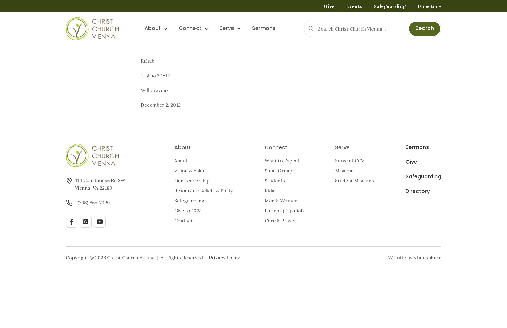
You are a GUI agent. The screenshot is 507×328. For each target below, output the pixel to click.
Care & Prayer (280, 220)
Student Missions (354, 181)
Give (329, 6)
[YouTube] (100, 222)
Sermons (264, 28)
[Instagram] (86, 222)
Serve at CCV (349, 161)
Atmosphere (427, 257)
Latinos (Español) (284, 210)
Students (275, 181)
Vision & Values (191, 171)
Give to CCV (187, 210)
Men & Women (281, 200)
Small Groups (280, 171)
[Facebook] (71, 222)
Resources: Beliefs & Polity (203, 191)
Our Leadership (191, 181)
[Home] (92, 28)
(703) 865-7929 (93, 203)
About (152, 28)
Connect (190, 28)
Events (354, 6)
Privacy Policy (224, 257)
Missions (345, 171)
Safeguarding (390, 6)
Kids (269, 191)
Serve (226, 28)
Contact (183, 220)
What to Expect (282, 161)
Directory (429, 6)
